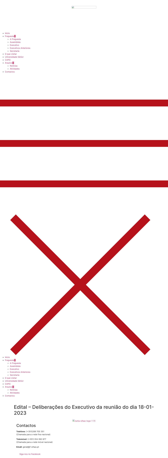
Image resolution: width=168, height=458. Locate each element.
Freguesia (9, 36)
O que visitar (11, 54)
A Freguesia (15, 39)
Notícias (13, 66)
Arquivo (8, 63)
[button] (84, 214)
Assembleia (15, 42)
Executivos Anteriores (20, 48)
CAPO (7, 60)
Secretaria (14, 51)
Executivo (14, 45)
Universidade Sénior (14, 57)
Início (7, 33)
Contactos (10, 71)
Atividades (15, 68)
